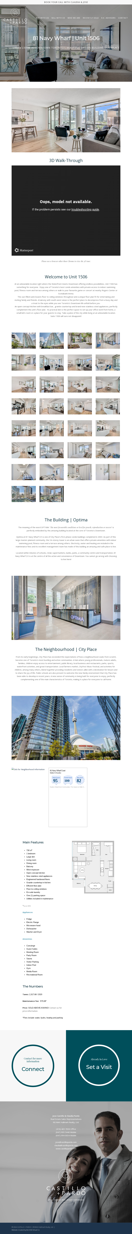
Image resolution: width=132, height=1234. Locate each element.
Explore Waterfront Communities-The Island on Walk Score (68, 787)
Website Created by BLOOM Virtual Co (26, 1230)
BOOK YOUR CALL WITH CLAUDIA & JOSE (66, 2)
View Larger (24, 338)
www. (58, 1148)
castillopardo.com (69, 1142)
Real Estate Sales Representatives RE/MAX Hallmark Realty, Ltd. (66, 1119)
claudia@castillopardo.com (66, 1145)
